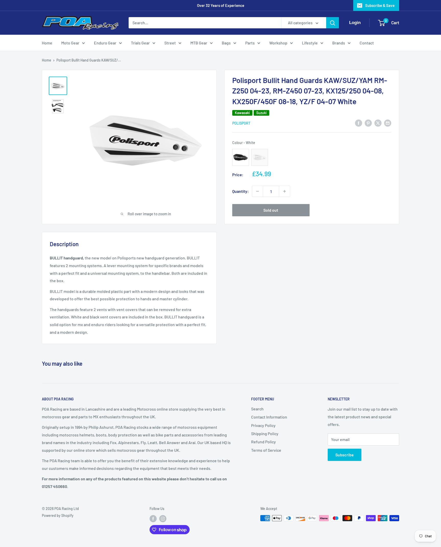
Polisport (241, 123)
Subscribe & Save (380, 5)
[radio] (240, 157)
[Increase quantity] (284, 191)
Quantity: (240, 191)
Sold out (270, 210)
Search (257, 408)
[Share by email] (387, 123)
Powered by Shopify (58, 515)
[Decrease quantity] (257, 191)
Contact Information (269, 416)
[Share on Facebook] (358, 123)
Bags (226, 42)
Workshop (278, 42)
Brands (338, 42)
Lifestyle (310, 42)
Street (170, 42)
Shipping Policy (264, 433)
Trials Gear (140, 42)
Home (47, 42)
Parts (250, 42)
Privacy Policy (263, 425)
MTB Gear (198, 42)
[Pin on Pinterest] (368, 123)
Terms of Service (266, 450)
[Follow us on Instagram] (162, 518)
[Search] (332, 22)
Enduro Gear (105, 42)
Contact (367, 42)
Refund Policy (263, 441)
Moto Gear (70, 42)
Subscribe (344, 454)
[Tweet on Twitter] (378, 123)
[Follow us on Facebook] (153, 518)
